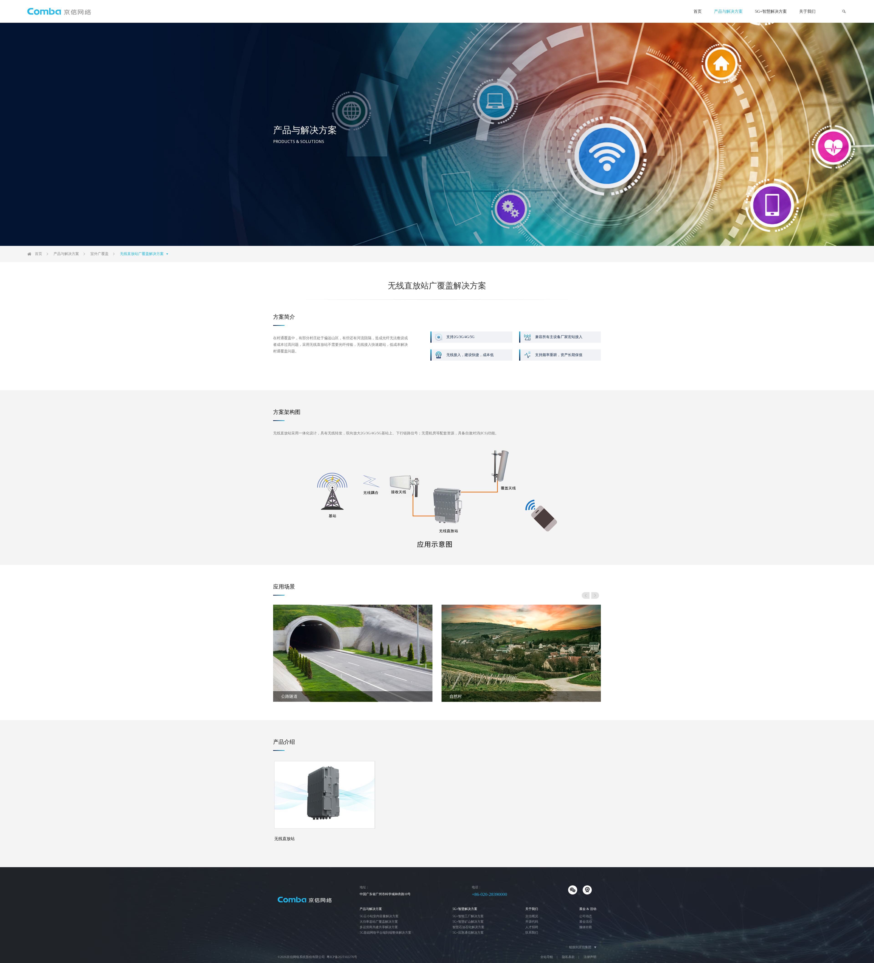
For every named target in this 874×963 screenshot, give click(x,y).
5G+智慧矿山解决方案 (468, 921)
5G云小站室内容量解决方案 (379, 916)
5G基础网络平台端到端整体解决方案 (385, 932)
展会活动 (585, 921)
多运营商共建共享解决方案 (379, 927)
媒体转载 (585, 927)
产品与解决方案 (728, 11)
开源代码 (531, 921)
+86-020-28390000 (489, 894)
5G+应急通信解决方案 (468, 932)
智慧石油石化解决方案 (468, 927)
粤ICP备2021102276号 (342, 957)
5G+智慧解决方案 (771, 11)
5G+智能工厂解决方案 (468, 916)
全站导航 (546, 957)
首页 (698, 11)
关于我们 (807, 11)
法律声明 (590, 957)
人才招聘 (531, 927)
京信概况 (531, 916)
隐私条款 (568, 957)
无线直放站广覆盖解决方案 (142, 254)
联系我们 (531, 932)
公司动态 (585, 916)
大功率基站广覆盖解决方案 (379, 921)
